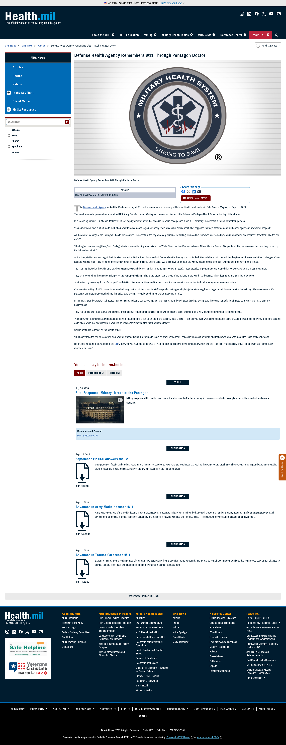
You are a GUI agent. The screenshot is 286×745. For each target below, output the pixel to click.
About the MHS (101, 35)
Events (15, 135)
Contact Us (67, 647)
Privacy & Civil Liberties (147, 676)
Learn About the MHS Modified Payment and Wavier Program (261, 637)
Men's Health (142, 685)
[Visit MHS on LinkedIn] (249, 15)
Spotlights (17, 146)
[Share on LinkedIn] (194, 191)
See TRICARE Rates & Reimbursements (257, 653)
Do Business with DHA (257, 665)
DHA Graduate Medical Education (115, 623)
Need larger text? (270, 45)
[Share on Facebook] (183, 191)
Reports (213, 666)
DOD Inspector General (146, 709)
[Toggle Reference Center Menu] (245, 35)
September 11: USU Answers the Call (103, 459)
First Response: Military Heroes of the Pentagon (112, 393)
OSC (141, 716)
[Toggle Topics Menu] (191, 35)
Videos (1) (115, 373)
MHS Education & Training (136, 35)
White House (265, 709)
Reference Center (231, 35)
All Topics (140, 618)
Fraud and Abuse (83, 709)
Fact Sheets (215, 627)
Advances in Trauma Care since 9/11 (103, 555)
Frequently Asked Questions (223, 642)
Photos (17, 76)
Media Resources (24, 109)
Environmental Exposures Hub (150, 637)
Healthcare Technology (147, 663)
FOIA (123, 709)
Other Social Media (197, 198)
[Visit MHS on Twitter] (264, 15)
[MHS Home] (26, 624)
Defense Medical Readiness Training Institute (112, 629)
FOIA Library (216, 632)
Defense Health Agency (94, 207)
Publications (215, 661)
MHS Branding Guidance (74, 642)
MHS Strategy (69, 627)
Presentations (216, 656)
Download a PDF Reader (178, 737)
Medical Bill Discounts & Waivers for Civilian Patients (152, 669)
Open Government (203, 709)
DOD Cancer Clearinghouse (149, 623)
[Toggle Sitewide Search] (276, 35)
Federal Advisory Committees (76, 632)
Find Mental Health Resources (261, 660)
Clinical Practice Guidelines (223, 618)
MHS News (204, 35)
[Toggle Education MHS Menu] (155, 35)
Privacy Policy (37, 709)
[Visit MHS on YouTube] (271, 15)
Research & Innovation (147, 681)
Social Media (21, 101)
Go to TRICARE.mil (255, 618)
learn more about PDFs (208, 737)
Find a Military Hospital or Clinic (261, 623)
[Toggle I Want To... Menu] (268, 35)
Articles (18, 67)
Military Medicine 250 (87, 435)
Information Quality (176, 709)
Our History (67, 637)
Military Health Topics (175, 35)
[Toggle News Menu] (214, 35)
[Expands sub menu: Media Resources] (9, 109)
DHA (117, 344)
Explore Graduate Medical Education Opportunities (258, 671)
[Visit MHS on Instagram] (242, 15)
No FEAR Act (59, 709)
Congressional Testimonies (223, 623)
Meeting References (219, 647)
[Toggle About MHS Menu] (113, 35)
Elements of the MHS (72, 623)
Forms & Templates (219, 637)
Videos (17, 84)
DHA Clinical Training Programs (114, 618)
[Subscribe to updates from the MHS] (279, 15)
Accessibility (106, 709)
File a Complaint (254, 678)
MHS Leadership (70, 618)
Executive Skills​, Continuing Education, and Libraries (112, 637)
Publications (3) (96, 373)
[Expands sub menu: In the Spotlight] (9, 93)
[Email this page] (199, 191)
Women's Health (144, 690)
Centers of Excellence (146, 658)
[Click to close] (282, 457)
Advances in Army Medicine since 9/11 (105, 507)
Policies (213, 651)
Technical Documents (220, 671)
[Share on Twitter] (188, 191)
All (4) (80, 373)
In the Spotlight (23, 93)
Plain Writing (226, 709)
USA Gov (245, 709)
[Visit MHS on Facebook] (257, 15)
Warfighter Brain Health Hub (149, 627)
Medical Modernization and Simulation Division (112, 653)
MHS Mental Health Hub (147, 632)
